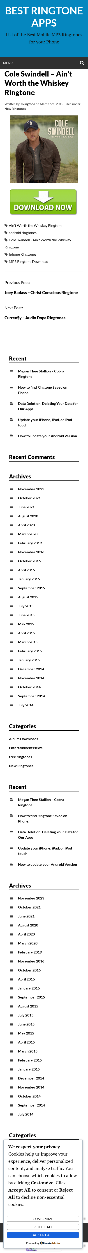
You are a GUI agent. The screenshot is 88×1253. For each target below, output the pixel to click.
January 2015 (29, 660)
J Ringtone (27, 104)
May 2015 (26, 624)
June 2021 (26, 507)
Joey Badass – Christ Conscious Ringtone (41, 292)
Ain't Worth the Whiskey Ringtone (35, 225)
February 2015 (30, 651)
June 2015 (26, 615)
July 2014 (25, 705)
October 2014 (29, 687)
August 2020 (28, 516)
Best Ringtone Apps (44, 17)
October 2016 (29, 561)
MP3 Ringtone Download (28, 261)
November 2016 (31, 552)
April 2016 (26, 570)
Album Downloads (23, 739)
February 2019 (30, 543)
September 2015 (31, 588)
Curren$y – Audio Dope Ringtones (35, 317)
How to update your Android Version (47, 436)
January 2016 (29, 579)
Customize (43, 1219)
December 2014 (31, 669)
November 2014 (31, 678)
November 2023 (31, 489)
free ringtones (20, 757)
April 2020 (26, 525)
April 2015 (26, 633)
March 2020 (27, 534)
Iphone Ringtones (22, 254)
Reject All (43, 1227)
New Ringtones (15, 108)
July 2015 (25, 606)
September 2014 (31, 696)
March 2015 (27, 642)
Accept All (43, 1235)
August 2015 (28, 597)
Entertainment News (25, 748)
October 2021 (29, 498)
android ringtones (23, 232)
